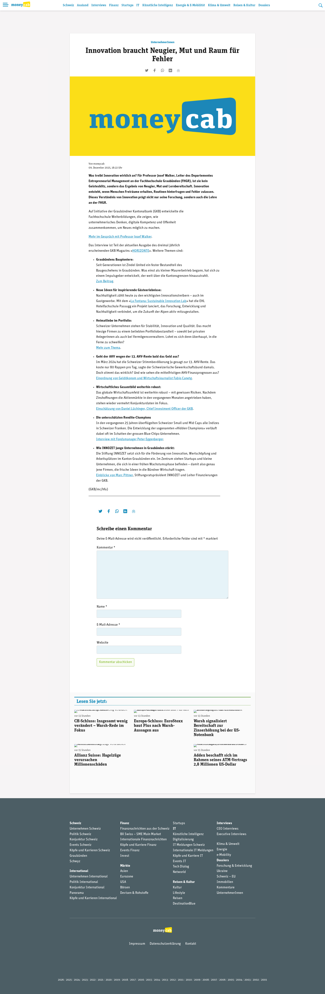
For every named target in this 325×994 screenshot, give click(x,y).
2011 (181, 980)
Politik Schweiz (80, 834)
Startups (127, 5)
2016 (141, 980)
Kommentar (106, 547)
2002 (256, 980)
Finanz (113, 5)
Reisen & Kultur (244, 5)
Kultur (177, 887)
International (79, 871)
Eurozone (126, 876)
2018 (125, 980)
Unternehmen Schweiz (85, 829)
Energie (222, 849)
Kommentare (226, 887)
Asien (124, 871)
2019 (117, 980)
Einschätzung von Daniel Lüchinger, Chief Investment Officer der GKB (144, 409)
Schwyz (75, 861)
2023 (85, 980)
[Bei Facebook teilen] (154, 70)
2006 (222, 980)
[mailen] (178, 70)
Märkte (125, 866)
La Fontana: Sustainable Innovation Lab (158, 301)
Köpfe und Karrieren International (93, 898)
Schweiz (68, 5)
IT (137, 5)
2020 (109, 980)
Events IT (179, 861)
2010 (189, 980)
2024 (77, 980)
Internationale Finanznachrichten (143, 839)
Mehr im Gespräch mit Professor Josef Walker (120, 237)
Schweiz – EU (226, 876)
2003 (248, 980)
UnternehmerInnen (162, 42)
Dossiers (264, 5)
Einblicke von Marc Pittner (114, 475)
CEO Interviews (227, 829)
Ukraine (222, 871)
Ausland (82, 5)
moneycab (99, 163)
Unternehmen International (89, 876)
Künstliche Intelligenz (157, 5)
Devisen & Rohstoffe (134, 893)
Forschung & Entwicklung (234, 866)
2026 (61, 980)
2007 (214, 980)
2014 (157, 980)
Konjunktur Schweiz (84, 839)
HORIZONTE (140, 251)
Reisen (177, 898)
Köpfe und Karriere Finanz (138, 845)
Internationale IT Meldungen (193, 850)
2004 (239, 980)
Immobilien (225, 882)
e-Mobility (224, 855)
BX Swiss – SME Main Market (140, 834)
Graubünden (78, 856)
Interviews (98, 5)
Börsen (125, 887)
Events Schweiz (80, 845)
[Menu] (5, 5)
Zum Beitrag (104, 281)
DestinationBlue (184, 904)
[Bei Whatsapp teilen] (162, 70)
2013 (165, 980)
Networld (179, 872)
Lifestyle (179, 893)
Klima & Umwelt (219, 5)
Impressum (137, 944)
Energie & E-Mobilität (190, 5)
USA (123, 882)
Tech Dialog (181, 866)
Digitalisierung (183, 839)
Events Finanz (130, 850)
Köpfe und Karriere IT (188, 856)
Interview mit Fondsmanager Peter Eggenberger (129, 439)
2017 (133, 980)
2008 (206, 980)
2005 (231, 980)
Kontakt (190, 944)
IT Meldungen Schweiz (189, 845)
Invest (124, 856)
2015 (149, 980)
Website (102, 643)
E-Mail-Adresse (108, 625)
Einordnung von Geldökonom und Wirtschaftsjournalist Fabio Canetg (144, 378)
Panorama (77, 893)
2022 (93, 980)
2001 (264, 980)
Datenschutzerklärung (165, 944)
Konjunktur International (87, 887)
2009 (197, 980)
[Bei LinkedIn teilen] (170, 70)
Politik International (84, 882)
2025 (69, 980)
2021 (100, 980)
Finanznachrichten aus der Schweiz (144, 829)
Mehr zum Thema (108, 348)
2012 (173, 980)
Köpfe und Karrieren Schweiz (90, 850)
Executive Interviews (231, 834)
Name (102, 607)
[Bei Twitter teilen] (147, 70)
